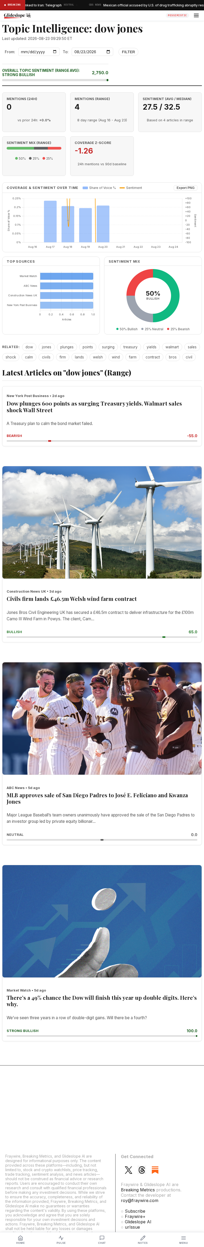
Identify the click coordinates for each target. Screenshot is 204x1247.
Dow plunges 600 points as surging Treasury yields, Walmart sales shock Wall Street (94, 406)
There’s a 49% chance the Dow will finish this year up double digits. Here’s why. (102, 1000)
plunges (67, 347)
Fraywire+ (135, 1216)
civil (189, 357)
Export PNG (185, 187)
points (88, 347)
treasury (131, 347)
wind (116, 357)
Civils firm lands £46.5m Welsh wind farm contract (72, 598)
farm (133, 357)
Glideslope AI (138, 1221)
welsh (98, 357)
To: (66, 51)
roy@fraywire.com (139, 1200)
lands (79, 357)
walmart (172, 347)
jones (46, 347)
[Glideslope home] (83, 15)
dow (29, 347)
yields (151, 347)
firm (63, 357)
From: (10, 51)
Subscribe (135, 1211)
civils (46, 357)
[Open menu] (196, 15)
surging (108, 347)
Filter (128, 52)
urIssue (132, 1227)
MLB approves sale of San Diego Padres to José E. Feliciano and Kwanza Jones (97, 798)
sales (192, 347)
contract (153, 357)
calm (29, 357)
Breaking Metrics (138, 1189)
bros (173, 357)
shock (11, 357)
